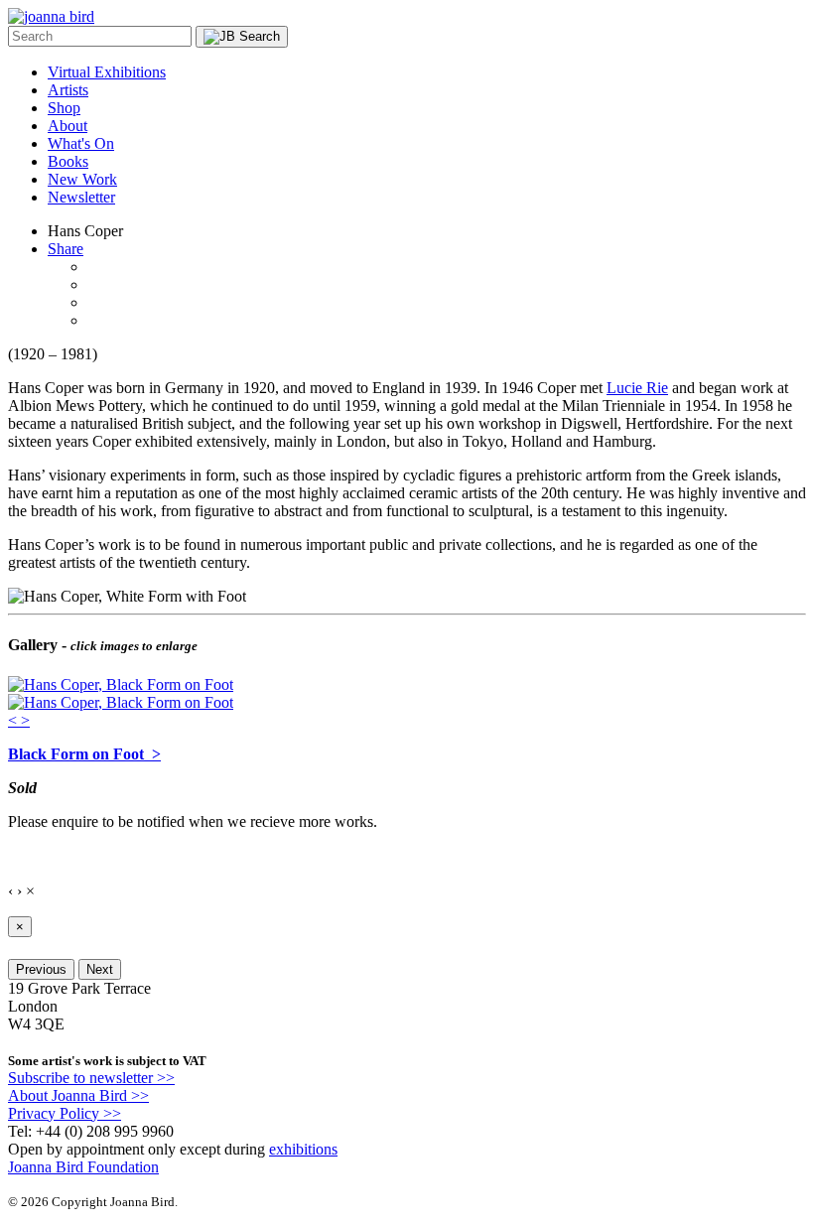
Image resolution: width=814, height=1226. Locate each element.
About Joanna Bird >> (78, 1095)
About (67, 125)
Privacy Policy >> (64, 1113)
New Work (82, 179)
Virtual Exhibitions (107, 72)
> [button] (25, 720)
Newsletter (81, 197)
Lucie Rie (637, 387)
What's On (81, 143)
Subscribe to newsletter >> (91, 1077)
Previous (41, 969)
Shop (64, 107)
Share (65, 248)
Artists (68, 89)
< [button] (14, 720)
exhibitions (303, 1149)
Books (68, 161)
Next (99, 969)
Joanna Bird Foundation (83, 1166)
